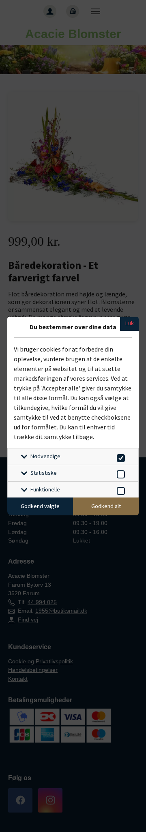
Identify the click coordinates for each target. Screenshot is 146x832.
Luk (129, 323)
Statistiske (43, 472)
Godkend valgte (40, 506)
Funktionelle (45, 489)
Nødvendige (45, 456)
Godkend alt (106, 506)
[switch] (119, 456)
